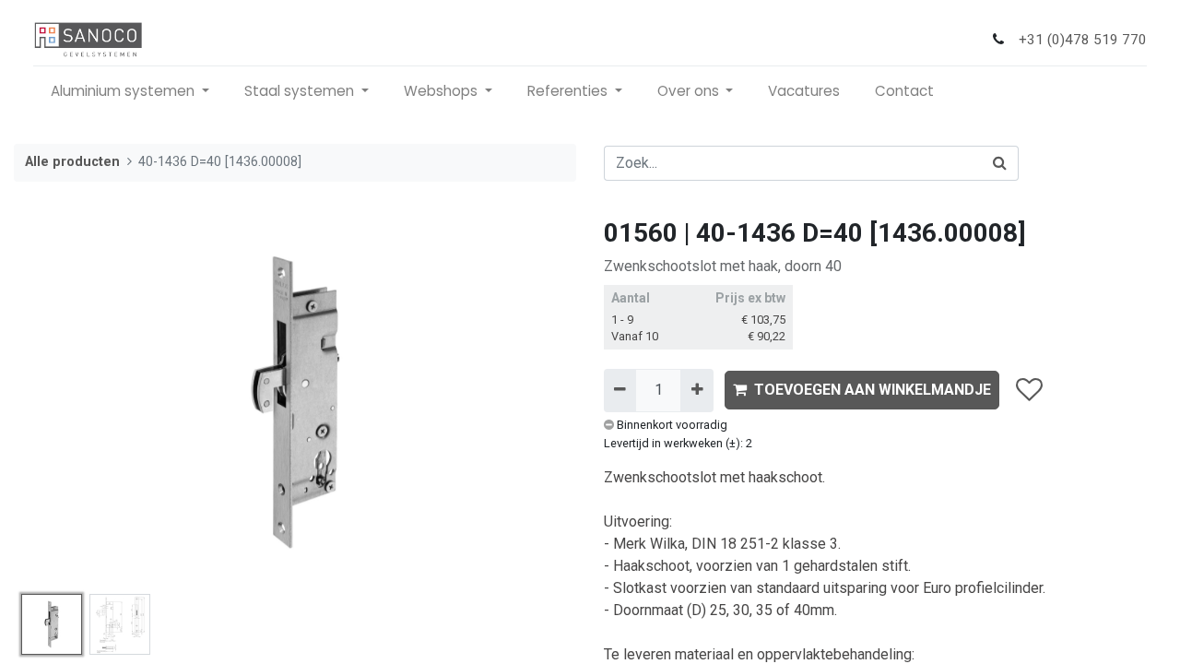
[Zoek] (1000, 163)
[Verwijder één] (620, 390)
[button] (56, 402)
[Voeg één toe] (696, 390)
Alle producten (72, 162)
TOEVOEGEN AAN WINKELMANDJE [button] (872, 389)
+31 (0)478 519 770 (1083, 39)
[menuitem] (803, 92)
